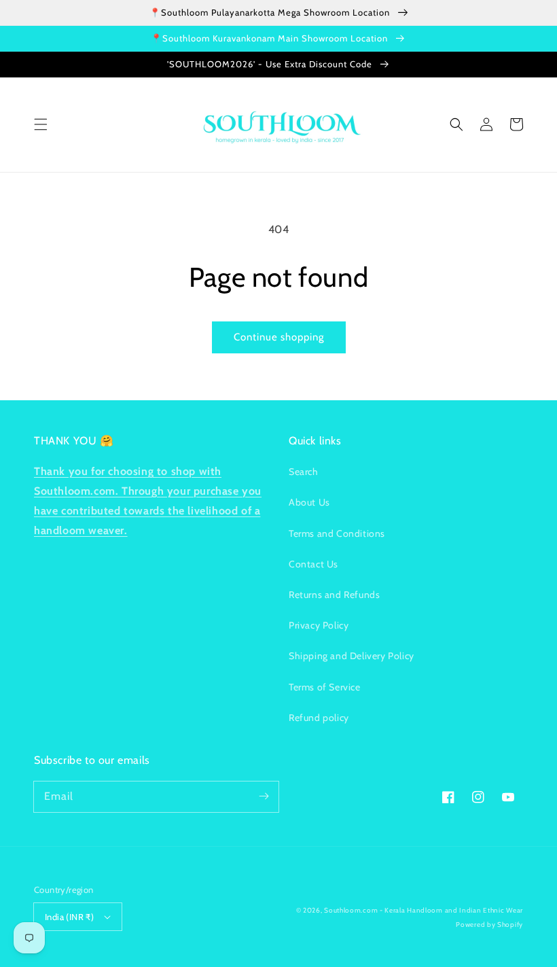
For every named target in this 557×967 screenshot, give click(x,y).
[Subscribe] (263, 796)
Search (304, 471)
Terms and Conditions (337, 533)
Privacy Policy (318, 625)
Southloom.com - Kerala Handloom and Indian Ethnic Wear (423, 910)
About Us (309, 502)
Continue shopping (279, 337)
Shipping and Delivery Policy (351, 656)
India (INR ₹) (69, 916)
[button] (41, 124)
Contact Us (313, 564)
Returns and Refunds (334, 594)
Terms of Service (325, 687)
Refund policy (319, 717)
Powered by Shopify (489, 924)
